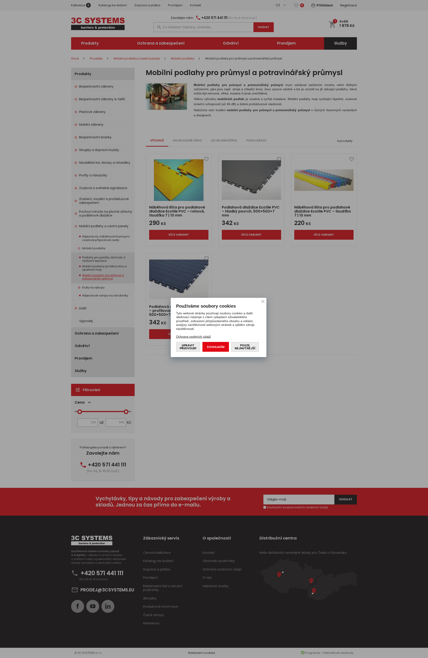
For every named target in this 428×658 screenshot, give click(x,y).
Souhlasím (215, 347)
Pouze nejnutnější (245, 346)
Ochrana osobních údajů (193, 336)
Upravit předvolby (188, 346)
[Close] (262, 301)
